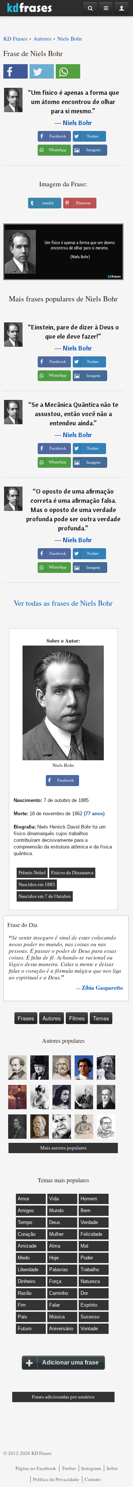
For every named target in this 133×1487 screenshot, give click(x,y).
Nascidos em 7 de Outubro (44, 896)
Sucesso (90, 1317)
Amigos (26, 1210)
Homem (89, 1198)
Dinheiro (26, 1281)
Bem (86, 1210)
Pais (22, 1317)
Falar (54, 1305)
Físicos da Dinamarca (72, 872)
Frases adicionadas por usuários (63, 1397)
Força (55, 1281)
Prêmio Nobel (32, 872)
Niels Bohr (77, 122)
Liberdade (28, 1269)
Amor (23, 1198)
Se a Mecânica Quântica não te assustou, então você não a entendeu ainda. (74, 413)
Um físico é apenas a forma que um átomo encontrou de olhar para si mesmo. (75, 101)
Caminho (58, 1293)
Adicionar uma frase (70, 1362)
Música (57, 1317)
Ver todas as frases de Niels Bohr (63, 603)
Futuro (24, 1328)
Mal (84, 1246)
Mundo (56, 1210)
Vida (54, 1198)
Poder (87, 1258)
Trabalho (90, 1269)
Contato (93, 1479)
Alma (54, 1246)
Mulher (56, 1234)
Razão (24, 1293)
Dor (84, 1293)
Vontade (89, 1328)
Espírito (89, 1305)
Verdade (89, 1222)
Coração (26, 1234)
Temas (101, 1018)
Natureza (90, 1281)
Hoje (54, 1258)
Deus (54, 1222)
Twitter (69, 1468)
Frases (26, 1018)
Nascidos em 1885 (36, 884)
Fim (22, 1305)
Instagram (91, 1468)
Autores (51, 1018)
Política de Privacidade (56, 1479)
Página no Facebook (36, 1468)
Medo (24, 1258)
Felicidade (91, 1234)
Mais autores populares (63, 1148)
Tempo (25, 1222)
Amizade (27, 1246)
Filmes (77, 1018)
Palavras (58, 1269)
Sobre (112, 1468)
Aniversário (61, 1328)
